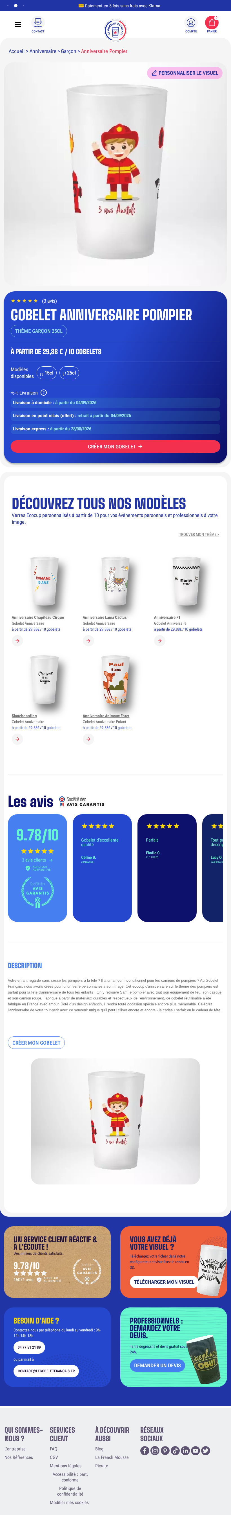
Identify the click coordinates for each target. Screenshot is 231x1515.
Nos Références (19, 1457)
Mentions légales (65, 1465)
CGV (54, 1457)
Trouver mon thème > (199, 534)
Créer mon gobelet (112, 447)
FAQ (53, 1449)
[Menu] (18, 24)
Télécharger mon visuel (164, 1282)
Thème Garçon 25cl (39, 331)
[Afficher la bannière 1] (8, 6)
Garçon (68, 51)
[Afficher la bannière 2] (14, 6)
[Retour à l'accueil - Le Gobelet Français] (115, 30)
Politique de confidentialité (70, 1491)
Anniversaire (43, 51)
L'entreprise (15, 1449)
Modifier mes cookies (69, 1502)
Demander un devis (157, 1365)
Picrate (101, 1465)
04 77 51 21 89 (29, 1347)
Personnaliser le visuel (188, 73)
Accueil (17, 51)
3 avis (49, 301)
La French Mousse (112, 1457)
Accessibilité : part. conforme (70, 1477)
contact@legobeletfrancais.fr (46, 1371)
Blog (99, 1449)
